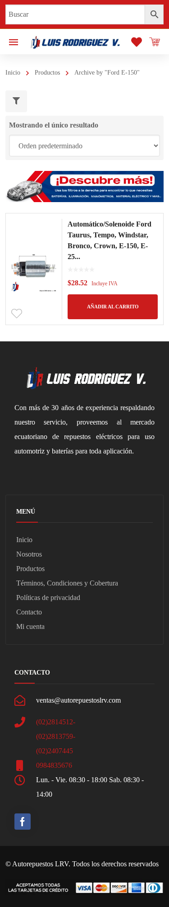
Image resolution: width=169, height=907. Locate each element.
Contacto (29, 612)
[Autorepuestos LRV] (75, 41)
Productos (47, 72)
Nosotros (29, 554)
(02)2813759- (55, 736)
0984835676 (54, 765)
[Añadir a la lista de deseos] (16, 313)
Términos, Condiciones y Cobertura (67, 583)
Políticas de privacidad (48, 597)
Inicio (12, 72)
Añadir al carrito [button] (113, 306)
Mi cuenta (30, 626)
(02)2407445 (54, 751)
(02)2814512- (55, 722)
